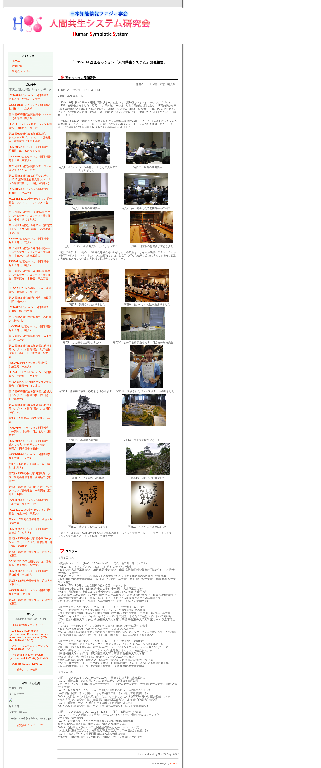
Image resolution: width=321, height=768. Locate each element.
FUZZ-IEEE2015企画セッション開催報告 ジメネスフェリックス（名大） (30, 202)
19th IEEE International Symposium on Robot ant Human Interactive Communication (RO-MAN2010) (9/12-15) (28, 635)
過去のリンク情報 (27, 669)
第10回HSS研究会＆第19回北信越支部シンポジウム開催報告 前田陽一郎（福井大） (30, 395)
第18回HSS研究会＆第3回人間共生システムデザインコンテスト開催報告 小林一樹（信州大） (30, 215)
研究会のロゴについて (30, 725)
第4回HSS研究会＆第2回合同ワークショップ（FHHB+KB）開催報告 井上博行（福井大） (30, 542)
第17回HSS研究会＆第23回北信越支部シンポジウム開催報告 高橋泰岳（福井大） (30, 229)
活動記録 (17, 65)
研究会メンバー (21, 71)
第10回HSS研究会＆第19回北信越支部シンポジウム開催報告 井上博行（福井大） (30, 408)
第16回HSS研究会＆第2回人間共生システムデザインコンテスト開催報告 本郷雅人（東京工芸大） (30, 252)
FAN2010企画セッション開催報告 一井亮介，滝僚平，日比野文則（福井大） (30, 431)
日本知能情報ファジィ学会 (27, 624)
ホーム (16, 60)
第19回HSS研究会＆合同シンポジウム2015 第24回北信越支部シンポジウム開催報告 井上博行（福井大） (30, 179)
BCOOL (174, 763)
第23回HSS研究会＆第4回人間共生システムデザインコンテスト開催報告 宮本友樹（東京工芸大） (30, 137)
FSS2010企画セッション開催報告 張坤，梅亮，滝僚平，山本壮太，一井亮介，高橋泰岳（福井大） (30, 445)
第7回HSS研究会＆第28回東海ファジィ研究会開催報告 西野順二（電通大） (30, 477)
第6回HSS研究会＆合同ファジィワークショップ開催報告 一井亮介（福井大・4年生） (30, 490)
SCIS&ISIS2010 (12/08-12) (27, 663)
